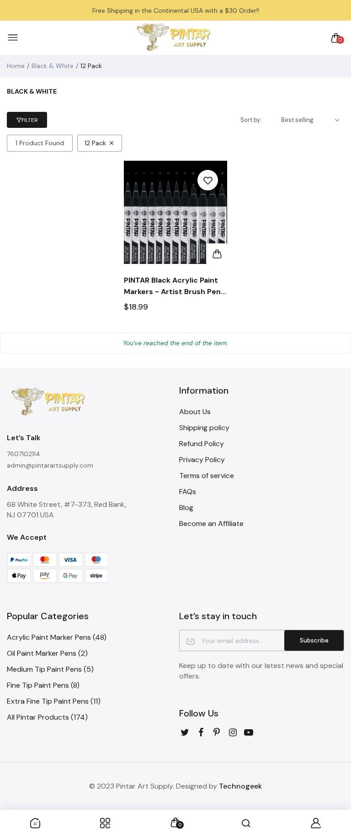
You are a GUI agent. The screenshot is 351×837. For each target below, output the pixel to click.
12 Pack (95, 143)
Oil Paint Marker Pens (47, 653)
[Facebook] (201, 732)
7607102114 (23, 454)
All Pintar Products (47, 717)
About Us (195, 411)
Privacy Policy (202, 459)
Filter (29, 120)
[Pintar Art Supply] (173, 37)
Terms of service (206, 475)
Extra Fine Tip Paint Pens (54, 701)
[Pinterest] (217, 732)
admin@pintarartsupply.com (50, 465)
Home (16, 66)
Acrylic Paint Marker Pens (56, 637)
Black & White (53, 66)
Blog (186, 507)
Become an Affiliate (211, 523)
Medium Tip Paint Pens (50, 669)
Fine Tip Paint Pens (43, 685)
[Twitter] (185, 732)
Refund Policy (201, 443)
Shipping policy (204, 427)
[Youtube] (249, 732)
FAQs (187, 491)
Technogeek (240, 786)
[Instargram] (233, 732)
